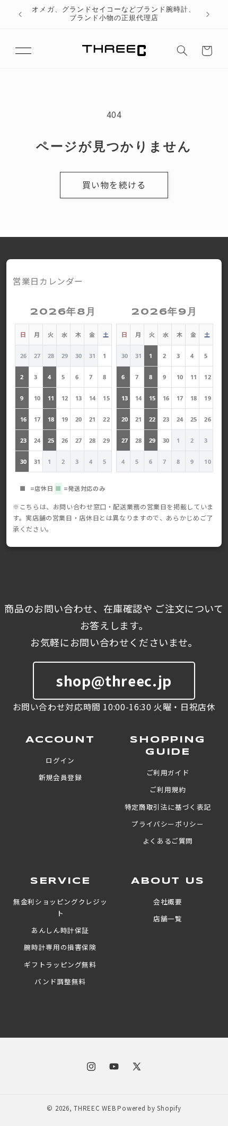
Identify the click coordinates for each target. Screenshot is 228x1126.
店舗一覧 (167, 918)
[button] (23, 51)
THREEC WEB (95, 1108)
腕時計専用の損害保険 (60, 947)
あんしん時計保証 (60, 930)
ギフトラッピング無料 (60, 964)
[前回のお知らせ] (20, 14)
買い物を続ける (113, 185)
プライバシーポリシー (167, 824)
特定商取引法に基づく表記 (168, 807)
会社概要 (167, 901)
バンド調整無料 (59, 981)
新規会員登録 (60, 777)
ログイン (60, 760)
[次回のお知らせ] (208, 14)
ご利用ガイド (168, 772)
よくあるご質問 (168, 841)
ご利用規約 (168, 789)
